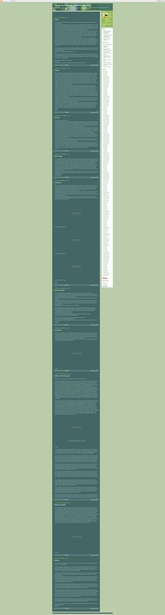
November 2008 (106, 138)
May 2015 (105, 237)
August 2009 (105, 152)
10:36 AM (67, 608)
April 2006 (105, 88)
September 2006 (106, 96)
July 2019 (105, 268)
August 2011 (105, 190)
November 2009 (106, 157)
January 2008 (105, 122)
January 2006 (105, 84)
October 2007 (105, 117)
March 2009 (105, 144)
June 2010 (105, 168)
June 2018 (105, 248)
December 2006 (106, 101)
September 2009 (106, 154)
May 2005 (105, 71)
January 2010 (105, 160)
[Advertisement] (76, 14)
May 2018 (105, 246)
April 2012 (105, 203)
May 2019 (105, 265)
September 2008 (106, 135)
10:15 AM (67, 112)
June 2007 (105, 111)
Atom (106, 284)
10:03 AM (67, 370)
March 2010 (105, 163)
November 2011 (106, 195)
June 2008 (105, 130)
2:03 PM (66, 150)
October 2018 (105, 254)
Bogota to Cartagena (107, 62)
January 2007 (105, 103)
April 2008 (105, 127)
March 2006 (105, 87)
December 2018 (106, 257)
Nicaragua (105, 54)
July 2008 (105, 131)
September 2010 (106, 173)
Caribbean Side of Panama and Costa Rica (107, 57)
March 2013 (105, 219)
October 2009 (105, 155)
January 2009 (105, 141)
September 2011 (106, 192)
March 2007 (105, 106)
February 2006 (106, 85)
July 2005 (105, 74)
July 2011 (105, 189)
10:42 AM (67, 177)
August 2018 (105, 251)
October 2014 (105, 235)
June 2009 (105, 149)
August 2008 (105, 133)
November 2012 (106, 214)
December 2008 (106, 139)
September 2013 (106, 227)
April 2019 (105, 264)
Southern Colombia (106, 66)
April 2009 (105, 146)
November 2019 (106, 273)
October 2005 (105, 79)
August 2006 (105, 95)
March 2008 (105, 125)
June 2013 (105, 224)
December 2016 (106, 240)
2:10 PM (66, 499)
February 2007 (106, 104)
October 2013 (105, 229)
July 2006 (105, 93)
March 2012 (105, 202)
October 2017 (105, 243)
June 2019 (105, 267)
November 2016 (106, 238)
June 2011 (105, 187)
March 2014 (105, 230)
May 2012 (105, 205)
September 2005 (106, 77)
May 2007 (105, 109)
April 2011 (105, 184)
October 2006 (105, 98)
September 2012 (106, 211)
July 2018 (105, 249)
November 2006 (106, 100)
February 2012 (106, 200)
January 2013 (105, 216)
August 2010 (105, 171)
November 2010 (106, 176)
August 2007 (105, 114)
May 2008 (105, 128)
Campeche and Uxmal (107, 44)
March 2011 (105, 182)
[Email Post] (97, 65)
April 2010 (105, 165)
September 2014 (106, 233)
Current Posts (106, 275)
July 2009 (105, 151)
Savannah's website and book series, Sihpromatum (107, 32)
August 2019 (105, 270)
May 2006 (105, 90)
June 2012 (105, 206)
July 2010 (105, 170)
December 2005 (106, 82)
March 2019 (105, 262)
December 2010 (106, 178)
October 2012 (105, 213)
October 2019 (105, 272)
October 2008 (105, 136)
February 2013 (106, 217)
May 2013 (105, 222)
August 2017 (105, 241)
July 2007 (105, 112)
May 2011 (105, 186)
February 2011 (106, 181)
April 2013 (105, 221)
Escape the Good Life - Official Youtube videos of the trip (107, 36)
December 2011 (106, 197)
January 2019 (105, 259)
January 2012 (105, 198)
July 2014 (105, 232)
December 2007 (106, 120)
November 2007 (106, 119)
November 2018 (106, 256)
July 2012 (105, 208)
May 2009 (105, 147)
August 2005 (105, 76)
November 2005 (106, 80)
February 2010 (106, 162)
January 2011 (105, 179)
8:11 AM (66, 324)
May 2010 (105, 166)
